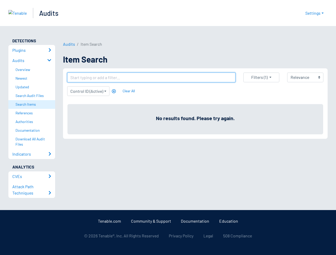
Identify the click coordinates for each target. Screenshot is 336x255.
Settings (313, 13)
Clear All (129, 91)
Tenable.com (109, 220)
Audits (49, 13)
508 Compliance (237, 235)
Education (228, 220)
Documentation (195, 220)
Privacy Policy (181, 235)
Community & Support (151, 220)
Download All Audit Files (30, 142)
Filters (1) (259, 77)
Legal (208, 235)
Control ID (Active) (86, 91)
